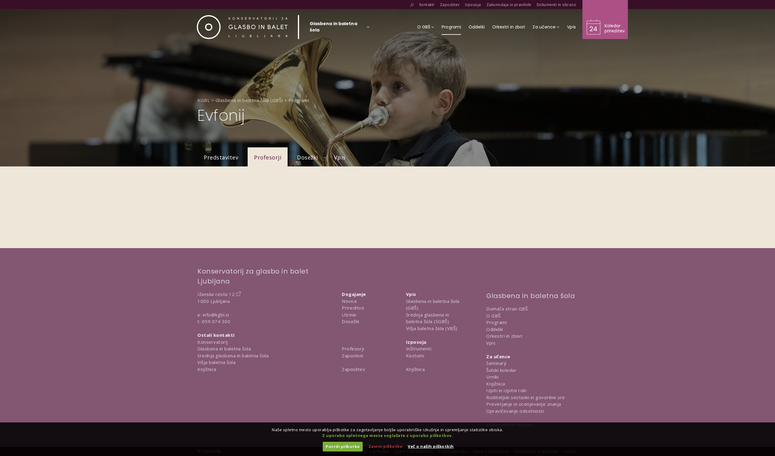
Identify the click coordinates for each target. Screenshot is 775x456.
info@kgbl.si (216, 315)
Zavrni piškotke (385, 446)
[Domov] (242, 27)
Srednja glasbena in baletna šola (233, 356)
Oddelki (494, 329)
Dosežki (307, 157)
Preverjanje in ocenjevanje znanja (523, 404)
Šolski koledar (501, 370)
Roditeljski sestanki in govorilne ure (525, 397)
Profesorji (267, 157)
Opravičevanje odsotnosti (515, 411)
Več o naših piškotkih (431, 446)
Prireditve (353, 308)
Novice (349, 301)
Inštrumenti (419, 349)
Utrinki (349, 315)
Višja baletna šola (216, 362)
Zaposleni (352, 356)
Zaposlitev (353, 369)
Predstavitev (221, 157)
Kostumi (415, 356)
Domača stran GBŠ (507, 309)
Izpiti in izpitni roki (506, 390)
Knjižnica (206, 369)
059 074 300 (216, 321)
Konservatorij (212, 342)
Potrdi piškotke (343, 446)
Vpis (340, 157)
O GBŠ (493, 316)
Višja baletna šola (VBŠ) (431, 328)
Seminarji (496, 363)
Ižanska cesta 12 (216, 294)
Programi (496, 322)
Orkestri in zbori (504, 336)
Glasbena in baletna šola (224, 349)
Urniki (492, 377)
